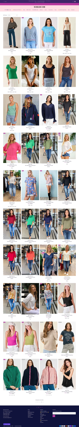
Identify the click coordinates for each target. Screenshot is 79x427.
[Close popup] (75, 408)
